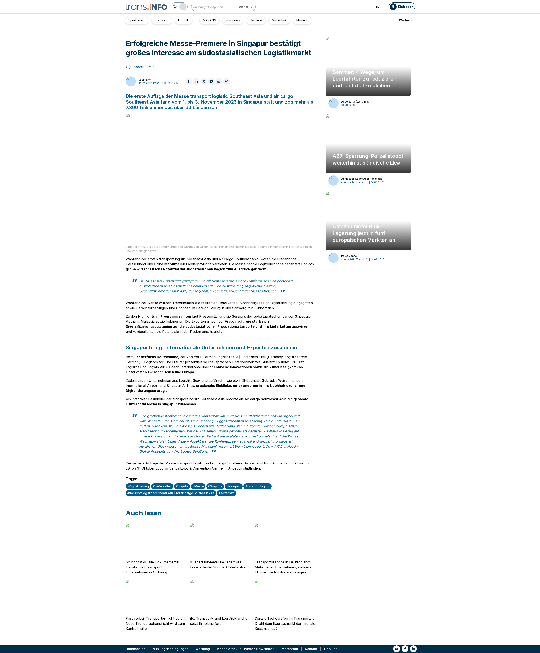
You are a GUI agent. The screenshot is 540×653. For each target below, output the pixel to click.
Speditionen (136, 20)
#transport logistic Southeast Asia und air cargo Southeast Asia (170, 493)
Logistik (183, 20)
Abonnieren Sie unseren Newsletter (245, 649)
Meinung (302, 20)
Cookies (330, 649)
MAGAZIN (209, 20)
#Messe (198, 486)
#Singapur (215, 486)
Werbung (406, 20)
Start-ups (256, 20)
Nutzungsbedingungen (170, 649)
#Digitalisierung (138, 486)
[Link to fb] (405, 648)
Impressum (289, 649)
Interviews (233, 20)
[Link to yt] (396, 648)
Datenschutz (135, 649)
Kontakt (311, 649)
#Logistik (182, 486)
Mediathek (279, 20)
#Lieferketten (162, 486)
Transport (162, 20)
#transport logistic (257, 486)
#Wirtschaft (226, 493)
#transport (234, 486)
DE (377, 6)
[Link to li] (413, 648)
